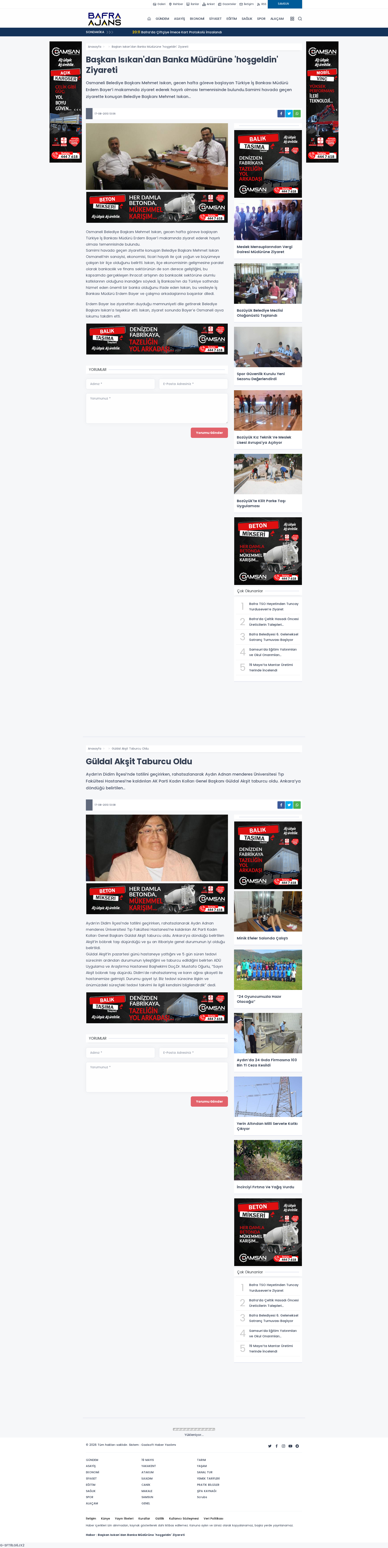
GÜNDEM (162, 18)
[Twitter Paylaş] (289, 113)
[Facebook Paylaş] (281, 113)
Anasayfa (94, 47)
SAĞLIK (247, 18)
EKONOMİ (197, 18)
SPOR (261, 18)
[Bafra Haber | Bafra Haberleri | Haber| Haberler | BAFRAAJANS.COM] (106, 19)
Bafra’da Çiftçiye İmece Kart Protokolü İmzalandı (168, 32)
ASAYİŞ (179, 18)
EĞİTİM (232, 18)
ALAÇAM (277, 18)
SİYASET (215, 18)
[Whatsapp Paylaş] (297, 113)
